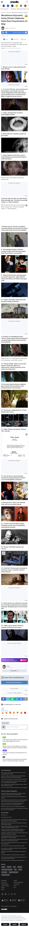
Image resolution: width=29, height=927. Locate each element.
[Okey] (8, 5)
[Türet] (21, 5)
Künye (15, 885)
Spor (4, 737)
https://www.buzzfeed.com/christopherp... (13, 48)
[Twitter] (8, 894)
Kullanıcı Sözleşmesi (18, 882)
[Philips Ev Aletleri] (3, 5)
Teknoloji (9, 12)
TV (3, 757)
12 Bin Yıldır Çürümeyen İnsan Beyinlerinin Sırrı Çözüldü (15, 753)
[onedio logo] (13, 909)
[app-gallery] (22, 900)
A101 (15, 869)
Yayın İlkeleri (16, 884)
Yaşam (4, 750)
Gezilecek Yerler (5, 874)
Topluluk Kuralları (5, 885)
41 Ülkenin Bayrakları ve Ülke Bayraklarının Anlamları (13, 854)
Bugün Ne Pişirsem (13, 872)
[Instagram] (2, 894)
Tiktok (20, 869)
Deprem (9, 866)
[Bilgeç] (25, 5)
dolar (10, 358)
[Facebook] (5, 894)
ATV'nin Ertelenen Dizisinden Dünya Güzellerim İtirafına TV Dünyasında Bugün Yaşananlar (15, 760)
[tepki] (2, 712)
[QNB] (16, 5)
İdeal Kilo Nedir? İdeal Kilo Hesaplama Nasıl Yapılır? (12, 845)
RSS (15, 887)
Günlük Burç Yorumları (7, 869)
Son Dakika (4, 872)
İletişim (2, 889)
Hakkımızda (3, 880)
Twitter (3, 866)
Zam (14, 866)
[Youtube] (12, 894)
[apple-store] (5, 900)
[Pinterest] (15, 894)
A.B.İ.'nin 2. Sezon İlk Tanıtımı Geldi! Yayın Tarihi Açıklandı (14, 787)
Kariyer (15, 880)
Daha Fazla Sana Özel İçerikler (13, 682)
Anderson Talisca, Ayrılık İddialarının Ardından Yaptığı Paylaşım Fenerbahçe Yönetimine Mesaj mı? (15, 746)
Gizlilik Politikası (4, 884)
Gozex (10, 28)
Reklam (3, 887)
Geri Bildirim (4, 882)
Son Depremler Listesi (6, 817)
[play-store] (13, 900)
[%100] (12, 5)
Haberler (3, 12)
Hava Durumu (4, 814)
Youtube (20, 866)
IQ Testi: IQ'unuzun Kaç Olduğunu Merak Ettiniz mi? (13, 860)
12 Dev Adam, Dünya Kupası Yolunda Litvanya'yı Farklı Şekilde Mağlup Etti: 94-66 (15, 740)
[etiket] (26, 15)
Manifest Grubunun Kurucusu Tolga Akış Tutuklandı (13, 806)
